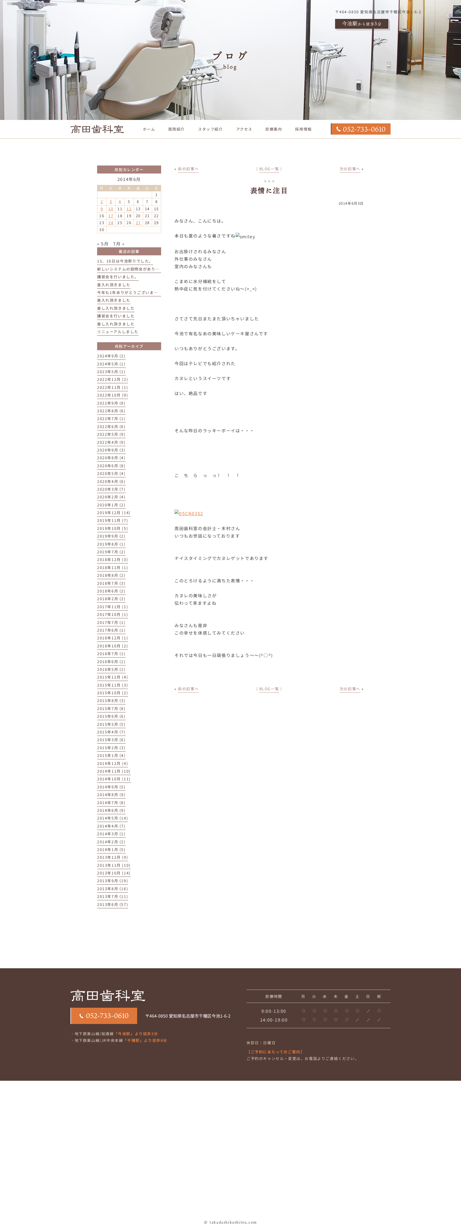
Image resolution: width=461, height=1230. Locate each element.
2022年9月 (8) (111, 403)
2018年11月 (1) (112, 567)
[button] (274, 129)
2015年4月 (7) (111, 732)
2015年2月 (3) (111, 747)
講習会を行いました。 (118, 276)
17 (110, 215)
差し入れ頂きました (115, 308)
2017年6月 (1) (111, 630)
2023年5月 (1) (111, 371)
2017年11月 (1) (112, 606)
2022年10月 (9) (112, 395)
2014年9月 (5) (111, 786)
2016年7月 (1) (111, 653)
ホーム (149, 129)
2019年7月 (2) (111, 551)
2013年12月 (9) (112, 857)
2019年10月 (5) (112, 528)
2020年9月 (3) (111, 450)
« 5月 (103, 243)
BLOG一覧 (269, 168)
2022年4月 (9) (111, 442)
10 (110, 208)
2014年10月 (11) (114, 778)
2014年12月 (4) (112, 763)
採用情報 (303, 129)
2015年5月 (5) (111, 724)
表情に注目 (269, 190)
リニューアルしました (117, 331)
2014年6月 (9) (111, 810)
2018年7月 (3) (111, 583)
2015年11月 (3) (112, 685)
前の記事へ (188, 168)
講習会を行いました (115, 315)
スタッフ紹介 (210, 129)
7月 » (119, 243)
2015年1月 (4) (111, 755)
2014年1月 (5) (111, 849)
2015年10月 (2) (112, 692)
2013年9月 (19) (112, 880)
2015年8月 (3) (111, 700)
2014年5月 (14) (112, 818)
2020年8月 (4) (111, 457)
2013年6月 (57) (112, 904)
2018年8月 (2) (111, 575)
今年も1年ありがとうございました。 (131, 292)
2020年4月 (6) (111, 481)
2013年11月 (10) (114, 865)
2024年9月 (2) (111, 355)
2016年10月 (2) (112, 645)
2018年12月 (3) (112, 559)
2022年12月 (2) (112, 379)
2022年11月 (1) (112, 387)
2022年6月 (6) (111, 426)
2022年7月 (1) (111, 418)
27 (138, 222)
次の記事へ (350, 168)
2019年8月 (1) (111, 544)
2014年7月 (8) (111, 802)
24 (110, 222)
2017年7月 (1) (111, 622)
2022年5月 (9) (111, 434)
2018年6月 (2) (111, 591)
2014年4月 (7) (111, 826)
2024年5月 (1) (111, 363)
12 (129, 208)
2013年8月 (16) (112, 888)
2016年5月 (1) (111, 669)
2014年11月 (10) (114, 771)
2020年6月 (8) (111, 465)
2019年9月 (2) (111, 536)
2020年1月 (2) (111, 504)
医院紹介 (176, 129)
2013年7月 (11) (112, 896)
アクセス (244, 129)
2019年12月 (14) (114, 512)
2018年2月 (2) (111, 598)
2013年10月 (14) (114, 873)
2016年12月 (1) (112, 637)
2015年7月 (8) (111, 708)
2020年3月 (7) (111, 489)
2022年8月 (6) (111, 410)
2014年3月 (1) (111, 833)
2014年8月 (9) (111, 794)
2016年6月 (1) (111, 661)
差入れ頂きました (113, 284)
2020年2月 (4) (111, 496)
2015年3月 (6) (111, 739)
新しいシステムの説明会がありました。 (134, 269)
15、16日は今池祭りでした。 (125, 261)
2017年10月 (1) (112, 614)
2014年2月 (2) (111, 841)
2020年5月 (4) (111, 473)
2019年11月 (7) (112, 520)
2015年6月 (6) (111, 716)
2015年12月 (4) (112, 677)
